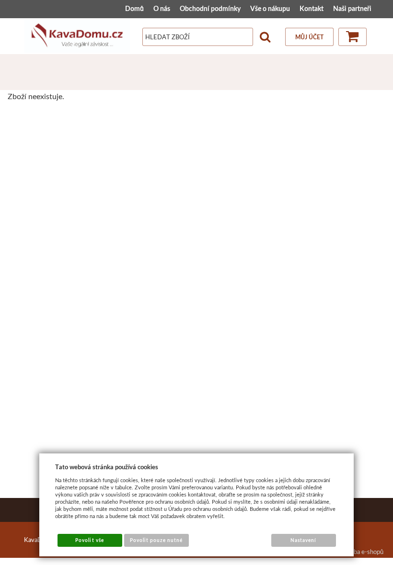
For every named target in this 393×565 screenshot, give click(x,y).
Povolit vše (89, 540)
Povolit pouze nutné (156, 540)
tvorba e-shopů (362, 551)
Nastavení (303, 540)
